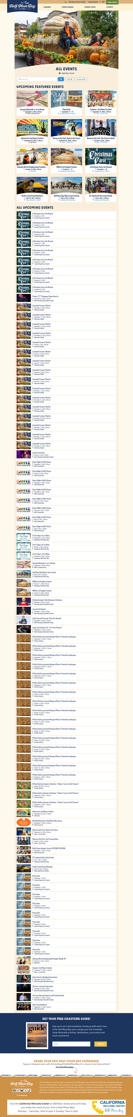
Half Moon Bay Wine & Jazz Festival (66, 195)
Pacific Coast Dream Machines (32, 195)
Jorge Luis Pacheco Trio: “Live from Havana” (47, 627)
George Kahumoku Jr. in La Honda (32, 109)
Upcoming (79, 79)
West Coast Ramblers (39, 1004)
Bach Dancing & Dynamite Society (44, 301)
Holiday (113, 178)
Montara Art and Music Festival (32, 138)
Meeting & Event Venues (77, 2)
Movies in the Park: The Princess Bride (101, 138)
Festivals (113, 92)
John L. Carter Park (102, 114)
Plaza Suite (67, 109)
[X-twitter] (25, 1090)
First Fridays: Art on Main (40, 535)
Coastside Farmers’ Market (41, 305)
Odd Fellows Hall (39, 466)
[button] (65, 2)
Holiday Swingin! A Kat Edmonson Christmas (47, 600)
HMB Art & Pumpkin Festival (66, 167)
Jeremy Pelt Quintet (39, 609)
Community (77, 121)
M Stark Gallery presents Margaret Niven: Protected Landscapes (54, 636)
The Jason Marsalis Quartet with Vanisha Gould (48, 995)
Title (69, 79)
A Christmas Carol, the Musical (101, 167)
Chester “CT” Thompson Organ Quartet (45, 296)
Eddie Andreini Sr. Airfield (33, 200)
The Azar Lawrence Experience (42, 986)
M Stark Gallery (38, 641)
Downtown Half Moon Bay (67, 171)
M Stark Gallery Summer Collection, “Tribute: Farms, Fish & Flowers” (55, 784)
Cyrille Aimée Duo (38, 452)
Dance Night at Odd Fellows (41, 462)
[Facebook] (14, 1090)
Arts (80, 92)
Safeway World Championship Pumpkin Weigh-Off (32, 167)
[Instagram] (18, 1090)
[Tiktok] (29, 1090)
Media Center (93, 2)
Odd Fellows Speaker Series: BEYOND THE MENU (48, 848)
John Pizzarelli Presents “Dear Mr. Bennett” (47, 618)
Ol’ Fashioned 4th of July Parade (100, 195)
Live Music (43, 92)
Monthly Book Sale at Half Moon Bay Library (47, 820)
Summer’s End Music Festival (100, 109)
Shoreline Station (39, 310)
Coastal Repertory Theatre (67, 114)
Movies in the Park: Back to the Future (66, 138)
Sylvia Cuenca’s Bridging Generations (44, 977)
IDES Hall (33, 171)
